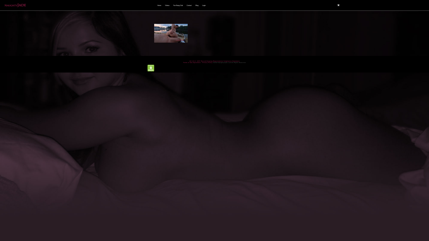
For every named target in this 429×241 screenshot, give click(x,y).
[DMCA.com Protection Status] (150, 68)
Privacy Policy (207, 62)
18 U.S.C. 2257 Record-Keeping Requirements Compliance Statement (214, 61)
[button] (338, 5)
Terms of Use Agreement (192, 62)
